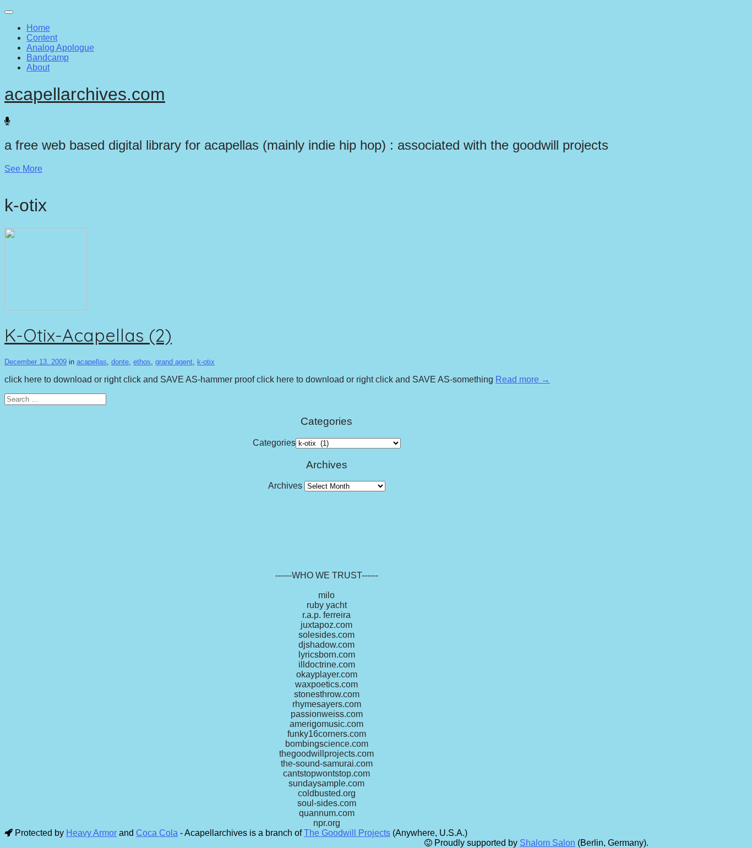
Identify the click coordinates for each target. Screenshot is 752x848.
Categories (274, 442)
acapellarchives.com (84, 94)
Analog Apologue (60, 47)
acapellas (92, 362)
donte (120, 362)
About (38, 67)
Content (41, 37)
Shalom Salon (547, 842)
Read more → (522, 379)
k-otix (206, 362)
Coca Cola (157, 833)
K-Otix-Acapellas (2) (88, 335)
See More (23, 168)
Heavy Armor (91, 833)
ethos (142, 362)
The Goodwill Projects (347, 833)
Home (38, 27)
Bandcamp (47, 57)
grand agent (174, 362)
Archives (285, 485)
